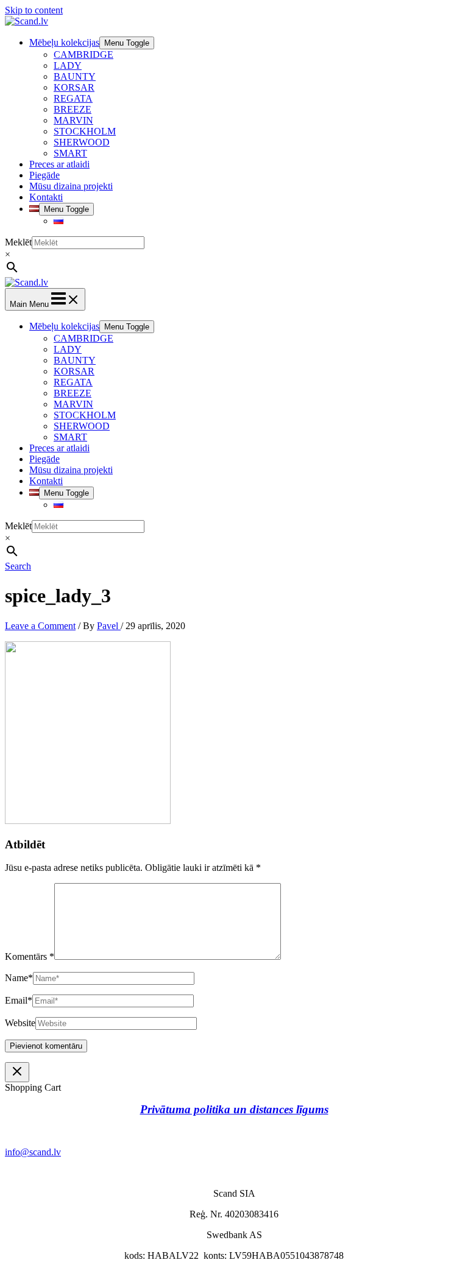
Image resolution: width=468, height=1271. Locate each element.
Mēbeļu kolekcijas (64, 42)
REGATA (73, 98)
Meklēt (18, 242)
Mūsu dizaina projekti (71, 186)
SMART (70, 153)
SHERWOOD (82, 142)
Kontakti (46, 197)
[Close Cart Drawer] (17, 1072)
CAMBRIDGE (83, 54)
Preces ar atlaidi (59, 164)
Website (20, 1023)
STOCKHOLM (85, 131)
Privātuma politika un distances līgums (234, 1109)
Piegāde (44, 175)
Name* (19, 978)
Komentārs (29, 956)
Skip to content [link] (34, 10)
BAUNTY (75, 76)
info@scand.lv (33, 1152)
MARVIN (73, 120)
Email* (18, 1000)
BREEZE (72, 109)
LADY (68, 65)
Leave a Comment (40, 626)
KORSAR (74, 87)
